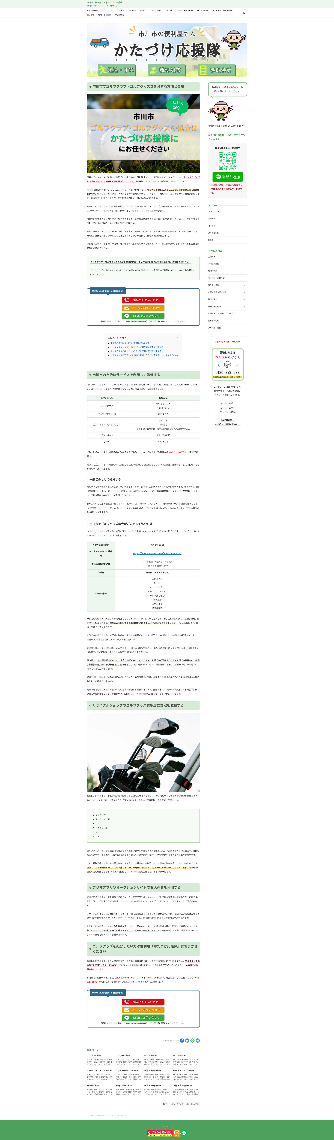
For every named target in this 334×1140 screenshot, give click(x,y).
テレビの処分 (179, 1055)
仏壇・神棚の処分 (152, 1085)
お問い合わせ (107, 10)
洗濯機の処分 (93, 1085)
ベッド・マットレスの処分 (99, 1070)
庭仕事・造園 (202, 10)
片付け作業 (169, 10)
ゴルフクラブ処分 (177, 1104)
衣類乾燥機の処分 (152, 1070)
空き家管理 (119, 15)
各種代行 (143, 10)
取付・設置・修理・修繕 (222, 10)
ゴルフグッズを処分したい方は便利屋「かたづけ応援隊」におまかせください (145, 355)
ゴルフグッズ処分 (192, 1104)
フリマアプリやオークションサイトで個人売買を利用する (136, 351)
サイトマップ (167, 1126)
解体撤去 (90, 15)
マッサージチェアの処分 (127, 1070)
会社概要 (120, 10)
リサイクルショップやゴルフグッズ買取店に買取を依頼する (137, 347)
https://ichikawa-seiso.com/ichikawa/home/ (157, 553)
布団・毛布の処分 (124, 1085)
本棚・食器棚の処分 (182, 1085)
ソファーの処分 (123, 1055)
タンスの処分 (150, 1055)
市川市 (165, 1104)
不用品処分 (156, 10)
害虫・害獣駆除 (104, 15)
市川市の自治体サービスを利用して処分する (130, 343)
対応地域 (132, 10)
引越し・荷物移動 (185, 10)
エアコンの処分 (94, 1055)
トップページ (92, 10)
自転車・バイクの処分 (183, 1070)
